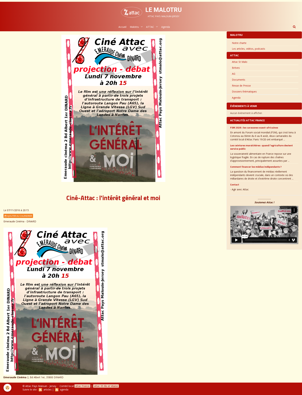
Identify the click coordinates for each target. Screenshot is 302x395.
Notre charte (239, 43)
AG (233, 73)
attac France (82, 386)
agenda (63, 389)
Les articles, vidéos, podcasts (248, 48)
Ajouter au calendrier (19, 215)
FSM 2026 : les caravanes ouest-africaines (254, 127)
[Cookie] (7, 388)
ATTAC (150, 26)
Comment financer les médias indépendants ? (256, 166)
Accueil (122, 26)
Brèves (236, 67)
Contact (234, 184)
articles (47, 389)
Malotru (134, 26)
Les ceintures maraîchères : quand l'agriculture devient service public (261, 146)
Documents (238, 79)
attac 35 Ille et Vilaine (106, 386)
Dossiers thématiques (244, 91)
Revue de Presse (241, 85)
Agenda (165, 26)
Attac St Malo (239, 61)
